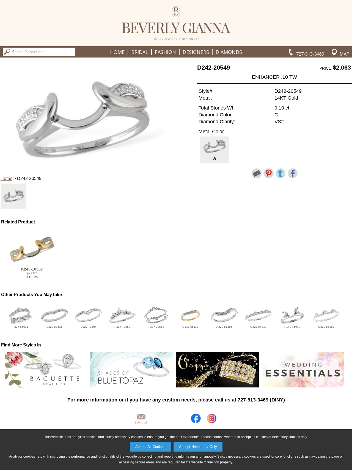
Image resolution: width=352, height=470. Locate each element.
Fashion (165, 52)
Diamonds (229, 52)
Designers (196, 52)
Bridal (139, 52)
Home (117, 52)
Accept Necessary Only (198, 447)
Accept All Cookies (150, 447)
